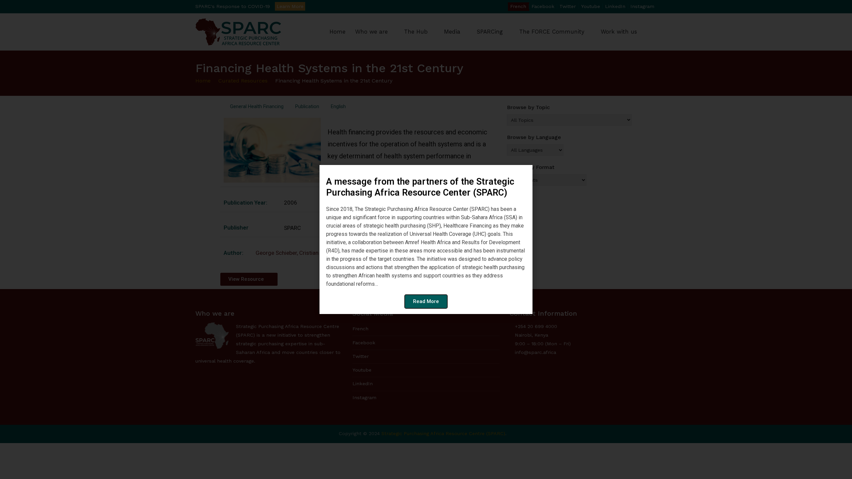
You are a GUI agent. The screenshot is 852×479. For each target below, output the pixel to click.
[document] (426, 239)
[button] (524, 174)
